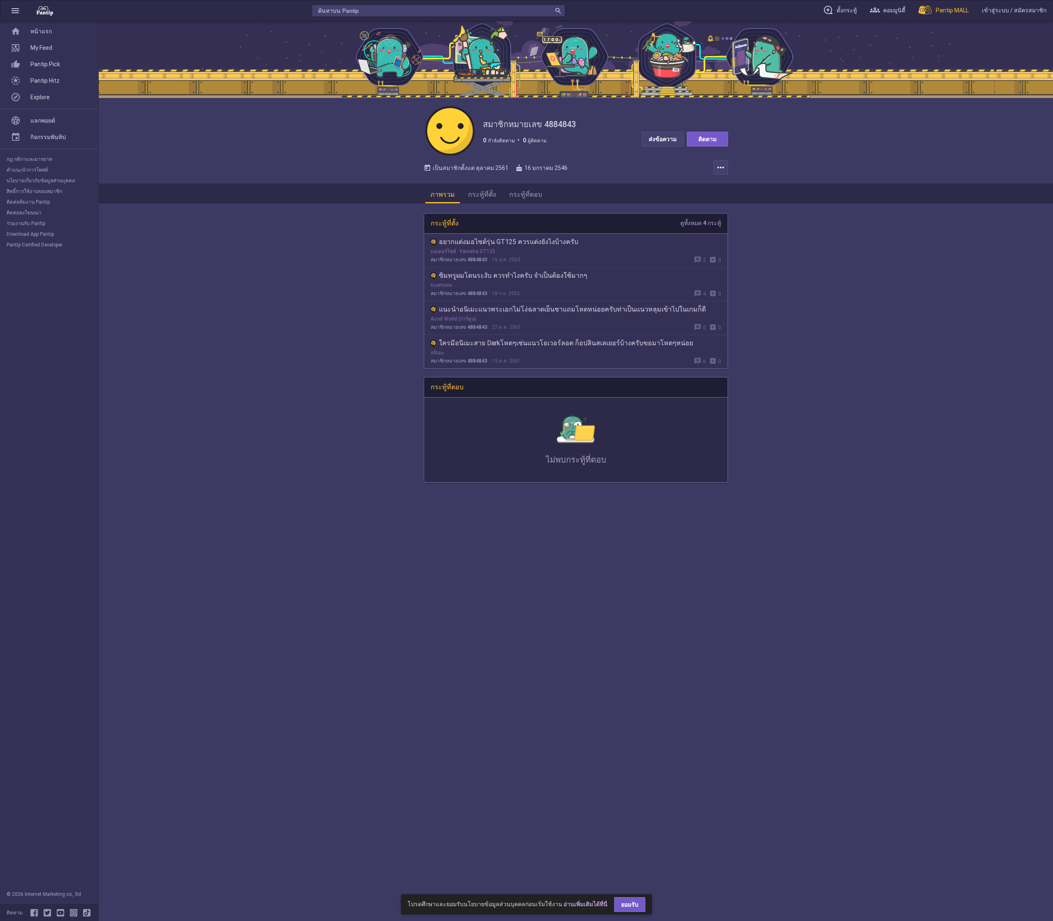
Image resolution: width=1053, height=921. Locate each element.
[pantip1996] (62, 913)
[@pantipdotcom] (75, 913)
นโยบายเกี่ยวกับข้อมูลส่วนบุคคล (41, 181)
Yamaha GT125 (477, 251)
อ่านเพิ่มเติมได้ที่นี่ (586, 904)
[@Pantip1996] (49, 913)
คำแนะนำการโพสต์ (27, 170)
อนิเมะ (437, 353)
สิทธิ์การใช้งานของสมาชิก (34, 191)
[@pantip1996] (87, 913)
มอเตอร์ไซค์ (443, 251)
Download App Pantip (30, 234)
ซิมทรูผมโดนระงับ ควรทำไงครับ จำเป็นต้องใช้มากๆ (513, 275)
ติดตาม (707, 139)
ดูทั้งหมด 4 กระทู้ (700, 223)
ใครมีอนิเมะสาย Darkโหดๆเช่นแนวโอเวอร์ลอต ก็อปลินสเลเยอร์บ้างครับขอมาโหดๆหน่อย (566, 343)
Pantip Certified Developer (35, 245)
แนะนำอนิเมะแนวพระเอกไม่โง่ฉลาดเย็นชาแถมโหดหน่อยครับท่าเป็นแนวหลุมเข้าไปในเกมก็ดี (572, 309)
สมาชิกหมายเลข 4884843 (459, 260)
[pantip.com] (45, 10)
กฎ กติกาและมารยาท (29, 159)
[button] (15, 10)
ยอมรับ (629, 904)
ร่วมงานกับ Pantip (26, 223)
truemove (441, 285)
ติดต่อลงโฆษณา (24, 213)
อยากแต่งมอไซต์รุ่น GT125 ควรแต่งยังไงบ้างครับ (508, 242)
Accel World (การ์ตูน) (453, 319)
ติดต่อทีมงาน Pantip (28, 202)
